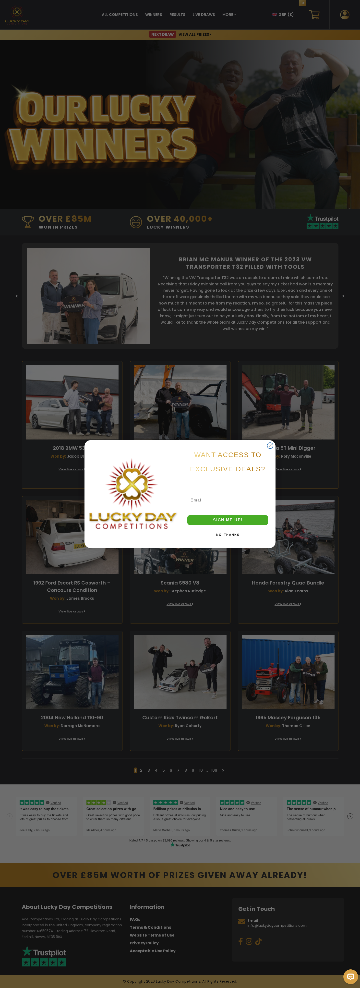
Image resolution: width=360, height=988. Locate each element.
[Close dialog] (270, 446)
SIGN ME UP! (228, 520)
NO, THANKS (228, 535)
